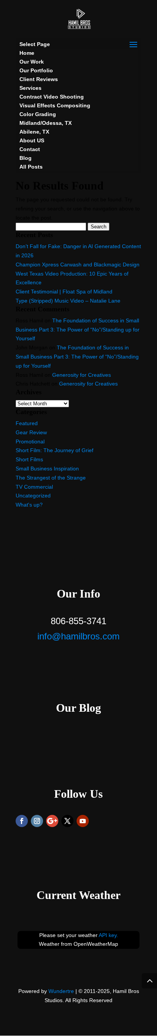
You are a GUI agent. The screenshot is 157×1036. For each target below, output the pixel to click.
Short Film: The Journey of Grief (54, 450)
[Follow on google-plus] (52, 821)
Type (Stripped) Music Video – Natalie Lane (68, 301)
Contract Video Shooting (51, 97)
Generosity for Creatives (81, 375)
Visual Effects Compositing (54, 105)
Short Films (29, 459)
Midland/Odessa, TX (45, 123)
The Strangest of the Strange (51, 478)
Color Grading (37, 114)
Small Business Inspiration (47, 468)
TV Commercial (34, 487)
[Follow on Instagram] (37, 821)
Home (26, 53)
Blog (25, 158)
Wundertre (61, 991)
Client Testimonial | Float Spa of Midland (64, 291)
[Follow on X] (67, 821)
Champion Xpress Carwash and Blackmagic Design (77, 264)
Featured (27, 423)
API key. (108, 935)
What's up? (29, 505)
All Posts (31, 167)
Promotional (30, 441)
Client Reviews (38, 79)
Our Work (31, 62)
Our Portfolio (36, 70)
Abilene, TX (34, 132)
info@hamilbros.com (78, 636)
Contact (29, 149)
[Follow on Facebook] (22, 821)
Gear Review (31, 432)
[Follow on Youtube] (83, 821)
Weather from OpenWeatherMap (78, 944)
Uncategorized (33, 495)
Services (30, 88)
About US (31, 140)
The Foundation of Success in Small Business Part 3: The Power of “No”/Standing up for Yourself (77, 329)
